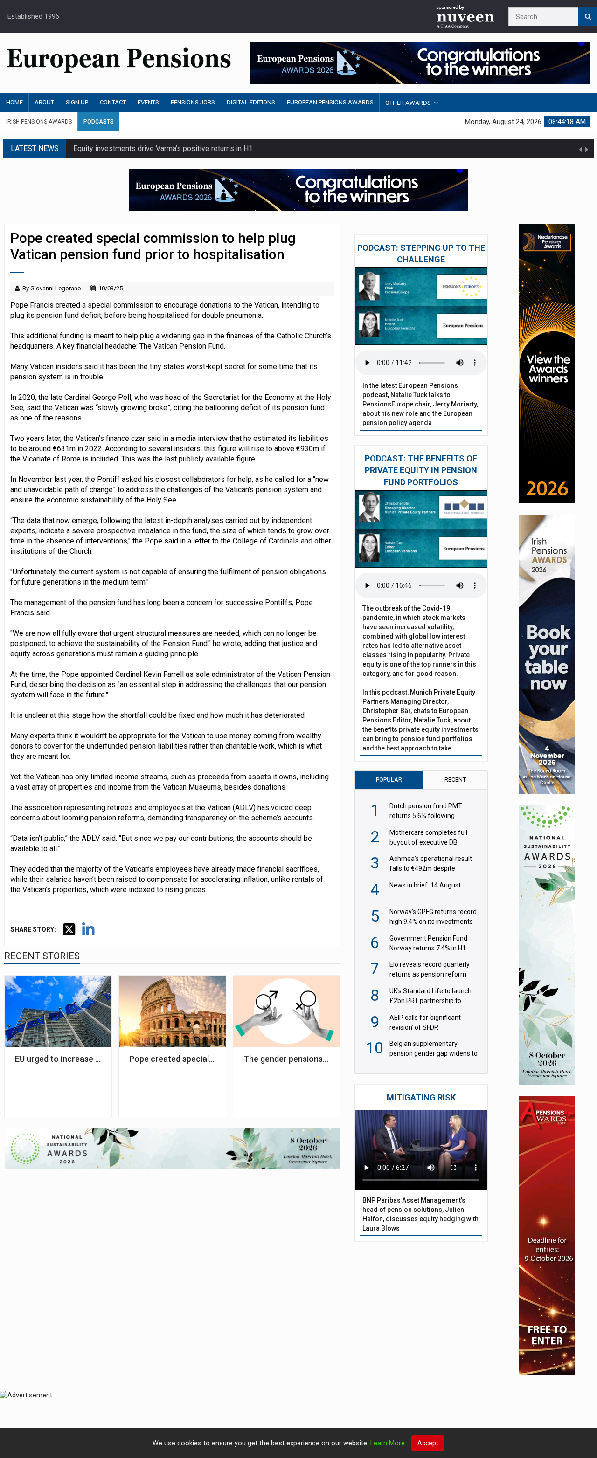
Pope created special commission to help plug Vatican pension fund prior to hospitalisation (172, 1059)
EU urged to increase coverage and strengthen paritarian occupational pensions (58, 1059)
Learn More (387, 1443)
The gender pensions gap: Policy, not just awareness (286, 1059)
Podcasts (98, 121)
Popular (389, 779)
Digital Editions (251, 102)
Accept (427, 1443)
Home (14, 102)
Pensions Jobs (193, 102)
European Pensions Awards (330, 102)
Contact (113, 102)
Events (148, 102)
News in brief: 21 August (113, 148)
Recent (455, 779)
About (44, 102)
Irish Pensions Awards (39, 121)
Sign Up (77, 102)
